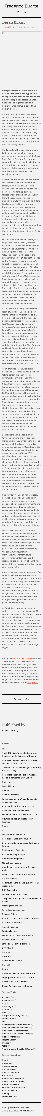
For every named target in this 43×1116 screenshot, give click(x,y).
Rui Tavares (7, 1075)
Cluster (5, 1009)
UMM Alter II (7, 948)
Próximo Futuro (9, 931)
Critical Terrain (9, 1069)
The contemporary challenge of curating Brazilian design (21, 769)
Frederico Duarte (21, 6)
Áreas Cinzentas (10, 927)
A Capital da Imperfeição (14, 854)
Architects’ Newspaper (13, 1078)
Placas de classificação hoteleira (17, 935)
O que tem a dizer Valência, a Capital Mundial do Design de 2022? (19, 762)
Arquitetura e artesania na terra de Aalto (19, 868)
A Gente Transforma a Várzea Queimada (21, 918)
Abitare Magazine (10, 1084)
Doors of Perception (11, 1072)
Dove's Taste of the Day (13, 1081)
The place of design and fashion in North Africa (21, 900)
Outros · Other (9, 1037)
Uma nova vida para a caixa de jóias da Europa (20, 844)
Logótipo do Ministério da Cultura (18, 977)
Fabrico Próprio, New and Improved (18, 874)
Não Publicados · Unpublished (16, 1024)
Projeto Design (9, 1040)
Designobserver (9, 1066)
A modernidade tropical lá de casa (18, 806)
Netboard (6, 952)
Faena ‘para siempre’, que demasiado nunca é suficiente (19, 800)
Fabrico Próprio (9, 1018)
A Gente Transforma (12, 922)
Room (5, 826)
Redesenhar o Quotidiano (14, 850)
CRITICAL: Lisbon (10, 890)
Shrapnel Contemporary (13, 1087)
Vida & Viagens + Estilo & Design (17, 1049)
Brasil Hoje (7, 782)
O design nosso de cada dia (15, 1027)
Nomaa (5, 790)
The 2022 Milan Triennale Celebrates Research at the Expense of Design (19, 754)
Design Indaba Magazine (28, 27)
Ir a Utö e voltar (9, 878)
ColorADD (6, 956)
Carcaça (6, 965)
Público (5, 1043)
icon (4, 1021)
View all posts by (10, 730)
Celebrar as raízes (10, 794)
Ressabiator (8, 1063)
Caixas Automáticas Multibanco (17, 986)
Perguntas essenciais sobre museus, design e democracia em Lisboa (19, 776)
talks (4, 1046)
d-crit (5, 1012)
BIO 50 (5, 830)
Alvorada (6, 997)
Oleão (5, 969)
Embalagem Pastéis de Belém (16, 944)
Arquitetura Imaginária (13, 858)
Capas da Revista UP (12, 960)
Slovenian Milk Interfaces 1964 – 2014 (19, 814)
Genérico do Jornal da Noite (15, 982)
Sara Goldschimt (10, 1090)
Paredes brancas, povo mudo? (16, 839)
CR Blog (5, 1093)
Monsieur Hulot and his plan (15, 894)
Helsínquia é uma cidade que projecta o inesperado (20, 884)
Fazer (4, 749)
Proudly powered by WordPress (15, 1107)
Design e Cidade (9, 914)
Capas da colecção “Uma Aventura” (19, 973)
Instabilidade (8, 786)
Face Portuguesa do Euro (14, 939)
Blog (4, 1003)
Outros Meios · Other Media (15, 1031)
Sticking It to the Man (12, 906)
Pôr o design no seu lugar (14, 910)
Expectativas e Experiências (15, 810)
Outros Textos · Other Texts (15, 1034)
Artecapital (7, 1000)
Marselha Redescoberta (13, 834)
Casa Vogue (7, 1006)
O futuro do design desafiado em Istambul (17, 820)
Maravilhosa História (11, 863)
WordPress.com (27, 1111)
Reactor (6, 1060)
